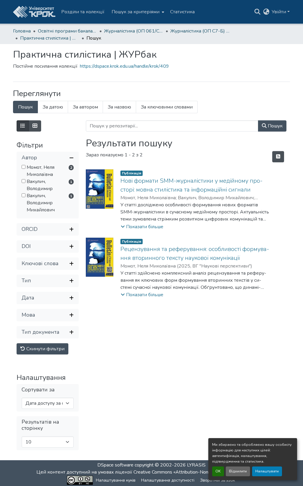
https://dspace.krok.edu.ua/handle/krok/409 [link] (124, 66)
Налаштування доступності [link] (167, 480)
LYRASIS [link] (196, 465)
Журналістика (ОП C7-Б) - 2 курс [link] (200, 31)
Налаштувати (267, 471)
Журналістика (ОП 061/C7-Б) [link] (133, 31)
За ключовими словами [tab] (167, 107)
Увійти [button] (279, 12)
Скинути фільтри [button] (45, 349)
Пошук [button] (275, 126)
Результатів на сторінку (40, 425)
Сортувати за (38, 390)
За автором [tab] (85, 107)
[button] (34, 12)
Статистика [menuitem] (182, 12)
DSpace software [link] (115, 465)
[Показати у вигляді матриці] (35, 126)
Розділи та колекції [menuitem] (82, 12)
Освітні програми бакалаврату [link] (67, 31)
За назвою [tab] (119, 107)
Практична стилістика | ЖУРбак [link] (49, 38)
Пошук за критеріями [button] (135, 12)
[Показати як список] (23, 126)
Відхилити (238, 471)
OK (218, 471)
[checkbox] (23, 167)
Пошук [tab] (25, 107)
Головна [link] (22, 31)
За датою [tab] (53, 107)
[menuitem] (137, 12)
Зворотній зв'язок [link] (217, 480)
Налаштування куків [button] (116, 480)
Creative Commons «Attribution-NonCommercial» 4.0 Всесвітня (199, 472)
